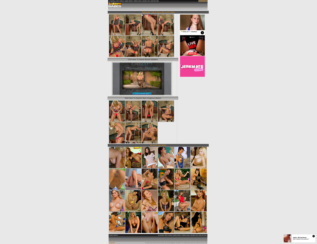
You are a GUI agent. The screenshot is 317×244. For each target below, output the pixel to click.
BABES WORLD (177, 235)
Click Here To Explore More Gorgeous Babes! (143, 98)
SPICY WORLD (169, 235)
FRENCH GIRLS (186, 235)
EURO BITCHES (202, 235)
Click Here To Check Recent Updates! (143, 59)
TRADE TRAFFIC (113, 235)
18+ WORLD (161, 235)
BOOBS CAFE (194, 235)
